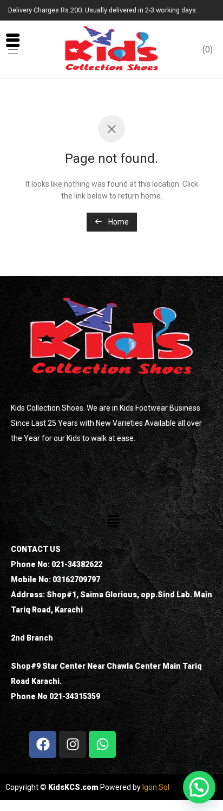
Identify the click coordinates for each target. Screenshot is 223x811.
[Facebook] (42, 744)
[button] (113, 522)
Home (118, 221)
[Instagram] (72, 744)
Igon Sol (155, 787)
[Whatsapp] (102, 744)
